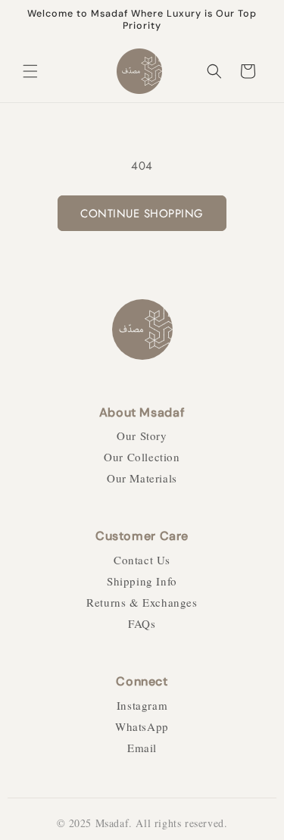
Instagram (142, 705)
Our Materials (142, 478)
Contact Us (142, 559)
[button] (30, 71)
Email (142, 747)
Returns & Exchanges (141, 602)
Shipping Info (142, 581)
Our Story (142, 435)
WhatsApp (142, 726)
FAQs (141, 623)
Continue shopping (142, 213)
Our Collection (141, 456)
